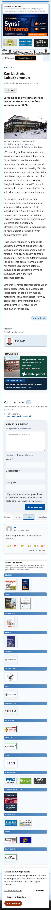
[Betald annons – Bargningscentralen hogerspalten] (11, 729)
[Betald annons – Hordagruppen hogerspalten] (11, 857)
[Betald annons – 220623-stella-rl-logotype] (11, 711)
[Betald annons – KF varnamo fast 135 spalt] (25, 823)
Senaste (17, 517)
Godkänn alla (13, 903)
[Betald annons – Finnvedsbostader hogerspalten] (11, 746)
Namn (9, 459)
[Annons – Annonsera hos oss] (25, 584)
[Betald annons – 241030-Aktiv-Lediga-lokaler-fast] (11, 584)
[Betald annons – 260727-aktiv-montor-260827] (11, 603)
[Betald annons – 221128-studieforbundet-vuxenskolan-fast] (25, 780)
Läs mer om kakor (13, 890)
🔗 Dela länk (40, 550)
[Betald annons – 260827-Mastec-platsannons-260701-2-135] (25, 603)
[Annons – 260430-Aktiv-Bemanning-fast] (10, 42)
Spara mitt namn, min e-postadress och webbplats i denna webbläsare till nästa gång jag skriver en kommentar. (24, 497)
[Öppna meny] (46, 58)
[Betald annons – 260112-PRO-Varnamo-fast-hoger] (11, 780)
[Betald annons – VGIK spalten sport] (25, 840)
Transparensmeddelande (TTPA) (18, 387)
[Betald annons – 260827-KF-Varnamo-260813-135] (11, 622)
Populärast (29, 517)
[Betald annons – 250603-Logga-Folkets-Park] (11, 659)
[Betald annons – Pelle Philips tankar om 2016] (25, 42)
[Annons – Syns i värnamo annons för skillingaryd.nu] (25, 25)
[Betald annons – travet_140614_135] (40, 780)
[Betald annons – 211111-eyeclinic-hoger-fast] (11, 694)
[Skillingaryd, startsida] (25, 58)
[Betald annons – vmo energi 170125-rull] (11, 823)
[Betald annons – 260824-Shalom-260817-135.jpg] (11, 641)
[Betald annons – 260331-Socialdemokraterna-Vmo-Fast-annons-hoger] (10, 800)
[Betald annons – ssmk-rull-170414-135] (11, 840)
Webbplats (11, 482)
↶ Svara (31, 551)
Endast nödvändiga (16, 897)
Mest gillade (42, 517)
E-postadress (13, 470)
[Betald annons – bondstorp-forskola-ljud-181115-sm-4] (41, 43)
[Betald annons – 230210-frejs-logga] (11, 763)
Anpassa (40, 890)
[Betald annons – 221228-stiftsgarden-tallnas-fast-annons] (11, 677)
